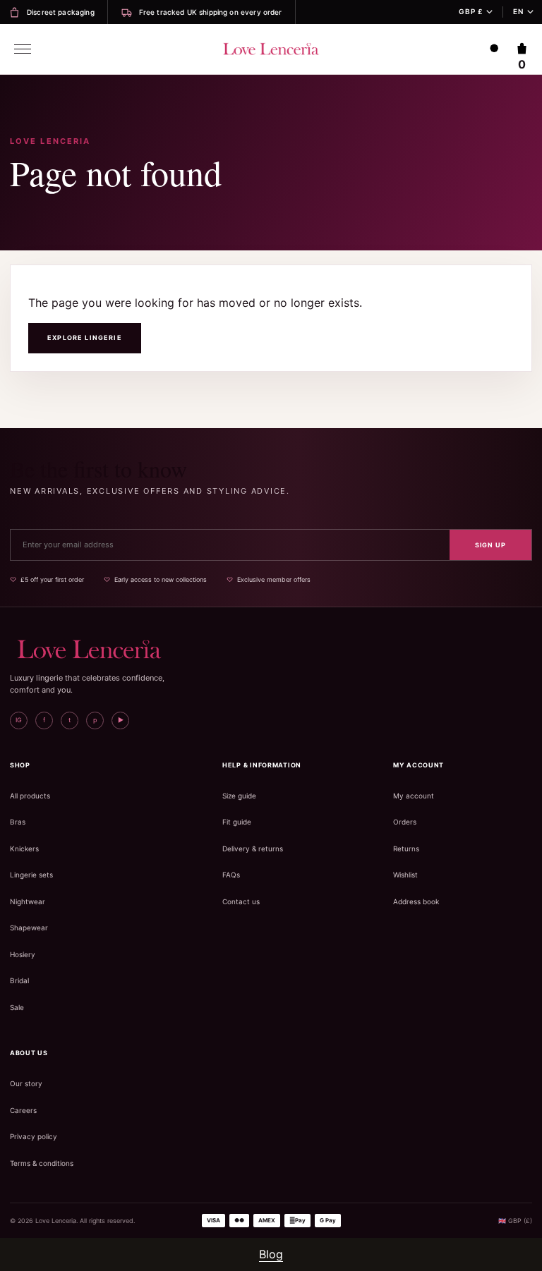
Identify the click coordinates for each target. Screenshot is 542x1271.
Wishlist (405, 874)
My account (413, 795)
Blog (271, 1254)
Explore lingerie (84, 337)
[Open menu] (22, 49)
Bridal (19, 980)
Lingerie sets (31, 874)
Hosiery (22, 954)
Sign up (490, 545)
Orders (404, 821)
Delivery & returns (252, 848)
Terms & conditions (41, 1163)
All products (30, 795)
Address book (416, 901)
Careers (23, 1110)
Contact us (241, 901)
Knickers (24, 848)
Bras (17, 821)
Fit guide (236, 821)
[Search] (495, 49)
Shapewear (29, 927)
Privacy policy (33, 1136)
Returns (406, 848)
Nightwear (27, 901)
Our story (26, 1083)
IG (19, 720)
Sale (17, 1007)
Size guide (239, 795)
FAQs (231, 874)
